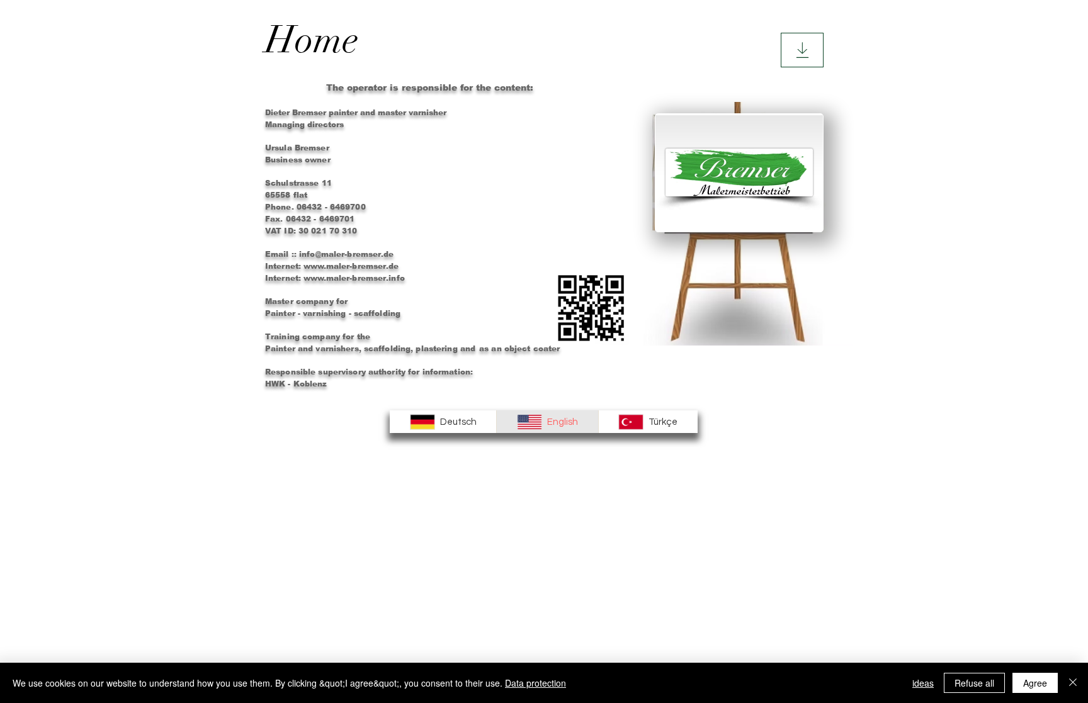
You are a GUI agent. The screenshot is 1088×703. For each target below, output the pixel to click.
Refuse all (974, 683)
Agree (1035, 683)
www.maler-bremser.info (354, 278)
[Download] (802, 50)
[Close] (1072, 683)
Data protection (535, 683)
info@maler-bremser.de (346, 254)
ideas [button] (923, 683)
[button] (386, 39)
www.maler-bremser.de (351, 266)
